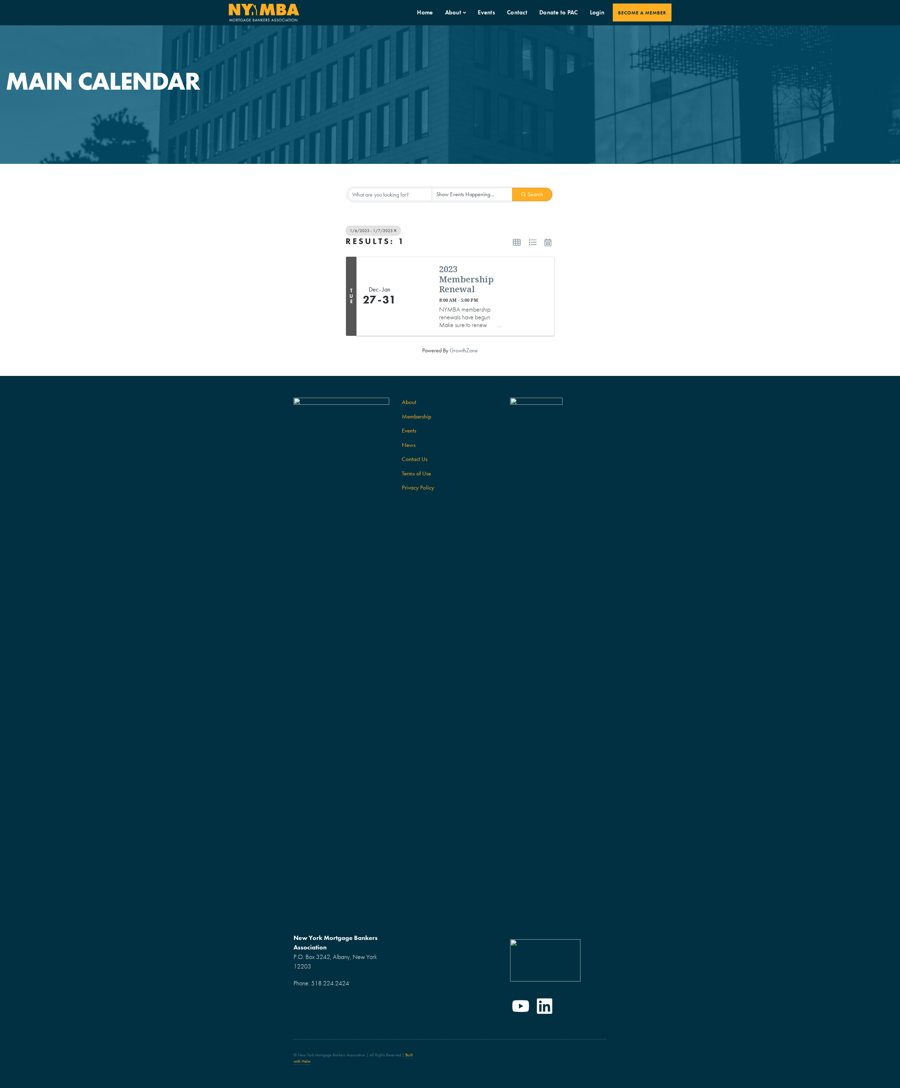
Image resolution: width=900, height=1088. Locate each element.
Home (425, 12)
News (409, 445)
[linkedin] (544, 1006)
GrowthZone (464, 350)
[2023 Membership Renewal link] (417, 296)
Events (486, 12)
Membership (416, 416)
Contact (517, 12)
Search (535, 194)
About (453, 12)
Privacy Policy (418, 487)
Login (597, 12)
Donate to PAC (558, 12)
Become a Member (642, 12)
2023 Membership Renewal (466, 279)
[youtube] (520, 1006)
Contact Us (415, 459)
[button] (517, 243)
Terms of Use (416, 473)
